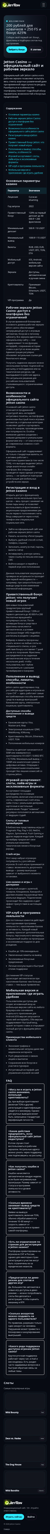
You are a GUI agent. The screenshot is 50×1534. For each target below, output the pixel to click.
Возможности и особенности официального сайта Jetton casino (26, 130)
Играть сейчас (14, 1516)
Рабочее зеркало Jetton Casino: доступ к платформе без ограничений (24, 121)
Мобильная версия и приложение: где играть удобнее (25, 171)
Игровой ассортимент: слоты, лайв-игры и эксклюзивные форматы (23, 159)
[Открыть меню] (44, 5)
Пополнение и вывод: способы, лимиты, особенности (24, 151)
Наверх (7, 1529)
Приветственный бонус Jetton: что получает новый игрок (26, 144)
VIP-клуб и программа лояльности (26, 166)
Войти (31, 1516)
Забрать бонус (17, 49)
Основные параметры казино (23, 114)
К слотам (36, 49)
